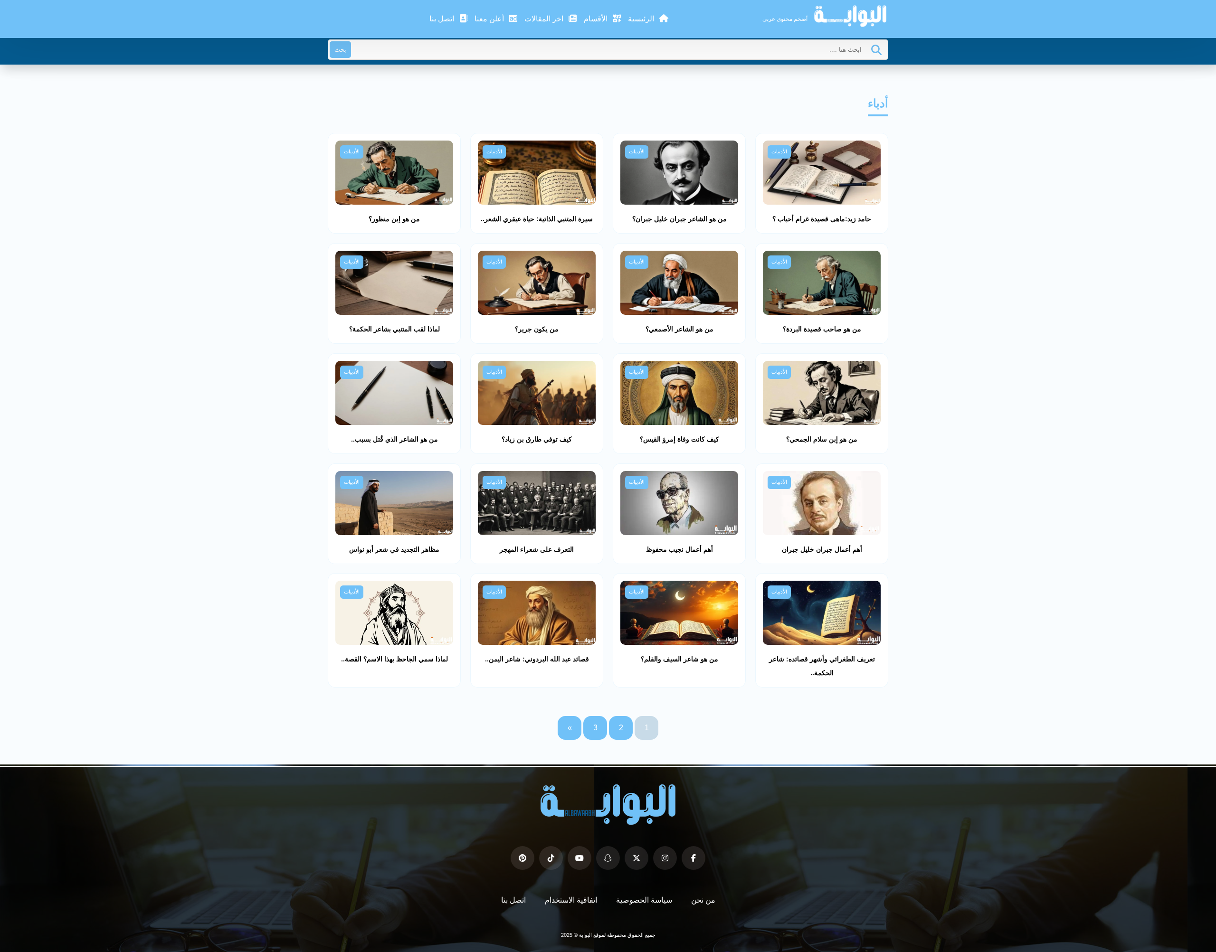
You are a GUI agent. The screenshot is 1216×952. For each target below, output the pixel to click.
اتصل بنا (442, 19)
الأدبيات (779, 151)
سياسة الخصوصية (644, 900)
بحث (340, 49)
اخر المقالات (544, 19)
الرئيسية (642, 19)
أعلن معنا (490, 19)
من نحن (703, 900)
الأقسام (596, 19)
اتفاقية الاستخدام (571, 900)
